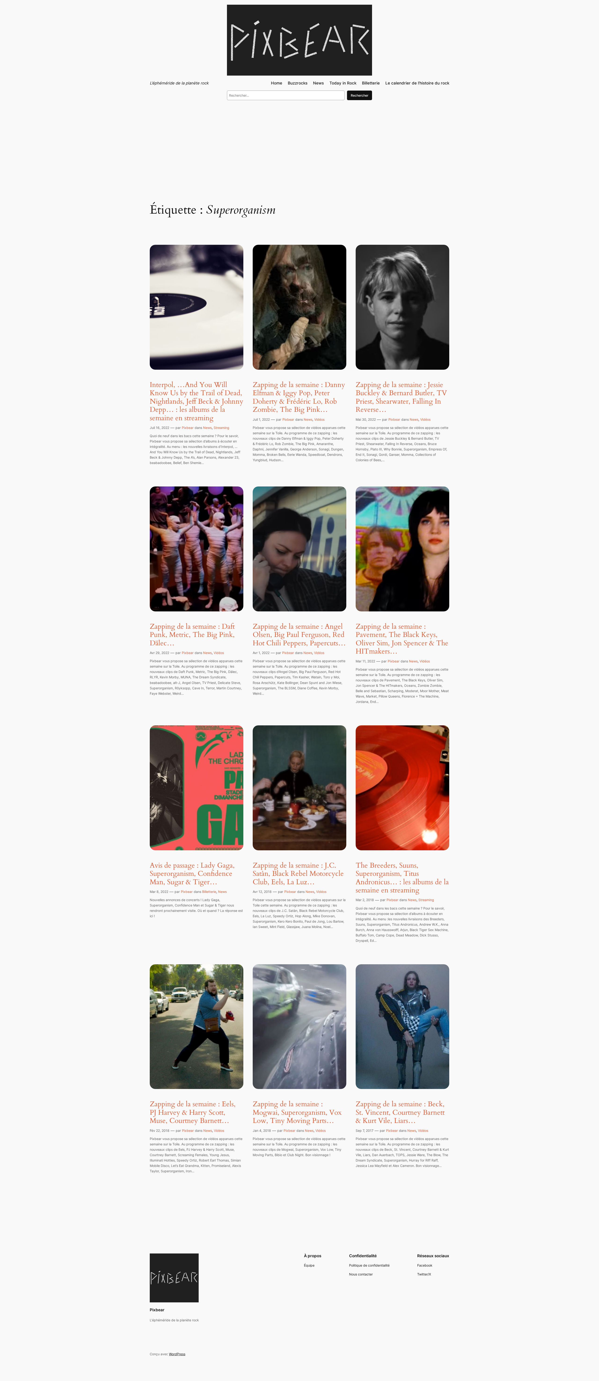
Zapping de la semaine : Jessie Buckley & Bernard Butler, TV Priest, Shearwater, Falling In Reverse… (401, 397)
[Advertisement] (299, 142)
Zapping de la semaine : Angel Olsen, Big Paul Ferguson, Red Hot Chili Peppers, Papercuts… (299, 635)
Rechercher (359, 95)
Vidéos (319, 419)
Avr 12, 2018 (262, 892)
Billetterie (209, 892)
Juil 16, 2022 (159, 428)
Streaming (221, 428)
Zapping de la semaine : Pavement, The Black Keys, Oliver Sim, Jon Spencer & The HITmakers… (402, 639)
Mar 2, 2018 (365, 900)
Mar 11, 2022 (365, 661)
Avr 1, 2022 (261, 653)
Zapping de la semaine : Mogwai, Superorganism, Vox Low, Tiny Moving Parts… (297, 1112)
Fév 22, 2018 (159, 1131)
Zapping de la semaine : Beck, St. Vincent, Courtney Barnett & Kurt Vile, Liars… (400, 1112)
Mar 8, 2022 (159, 892)
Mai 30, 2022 (366, 419)
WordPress (177, 1354)
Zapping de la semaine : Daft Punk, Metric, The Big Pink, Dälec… (192, 635)
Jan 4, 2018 (262, 1131)
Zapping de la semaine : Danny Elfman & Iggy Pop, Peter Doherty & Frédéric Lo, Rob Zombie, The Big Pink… (299, 397)
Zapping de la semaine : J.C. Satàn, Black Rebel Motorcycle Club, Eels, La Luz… (298, 874)
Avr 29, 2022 (159, 653)
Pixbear (188, 428)
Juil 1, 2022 (261, 419)
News (207, 428)
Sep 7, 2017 (364, 1131)
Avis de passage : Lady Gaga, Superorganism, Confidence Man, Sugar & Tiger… (192, 874)
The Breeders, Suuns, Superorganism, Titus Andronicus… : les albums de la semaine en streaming (402, 878)
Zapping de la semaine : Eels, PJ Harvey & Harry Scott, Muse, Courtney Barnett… (193, 1112)
